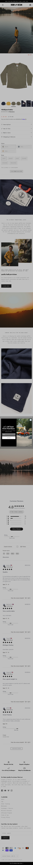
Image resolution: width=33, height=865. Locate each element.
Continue (8, 437)
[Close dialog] (31, 420)
